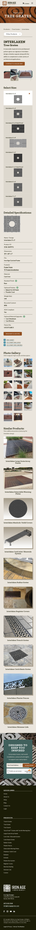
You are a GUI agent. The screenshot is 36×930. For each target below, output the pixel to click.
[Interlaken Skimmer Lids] (18, 713)
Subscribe (29, 765)
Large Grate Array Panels (11, 833)
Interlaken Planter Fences (18, 698)
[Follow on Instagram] (7, 911)
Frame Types (8, 267)
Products (7, 29)
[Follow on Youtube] (10, 911)
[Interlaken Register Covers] (18, 597)
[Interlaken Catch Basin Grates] (18, 655)
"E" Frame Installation (11, 270)
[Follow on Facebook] (4, 911)
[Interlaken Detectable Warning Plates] (18, 478)
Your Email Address (13, 765)
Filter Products (11, 34)
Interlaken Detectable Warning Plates (18, 493)
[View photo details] (8, 362)
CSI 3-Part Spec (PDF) (14, 342)
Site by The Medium (18, 926)
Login (5, 808)
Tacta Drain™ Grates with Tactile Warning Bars (17, 830)
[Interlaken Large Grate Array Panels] (18, 447)
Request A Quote (13, 334)
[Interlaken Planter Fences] (18, 684)
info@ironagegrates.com (11, 906)
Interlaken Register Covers (18, 611)
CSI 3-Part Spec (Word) (14, 345)
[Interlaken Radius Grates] (18, 568)
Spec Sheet (10, 340)
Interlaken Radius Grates (18, 582)
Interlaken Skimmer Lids (18, 727)
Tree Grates (16, 29)
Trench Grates (8, 821)
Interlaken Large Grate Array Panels (18, 462)
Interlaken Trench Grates (18, 640)
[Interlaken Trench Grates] (18, 626)
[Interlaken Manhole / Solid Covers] (18, 508)
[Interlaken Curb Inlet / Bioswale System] (18, 537)
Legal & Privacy (8, 926)
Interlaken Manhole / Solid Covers (18, 523)
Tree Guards (7, 827)
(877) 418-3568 (8, 903)
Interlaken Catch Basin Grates (18, 669)
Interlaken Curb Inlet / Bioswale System (18, 553)
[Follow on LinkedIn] (14, 911)
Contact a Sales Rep (14, 64)
